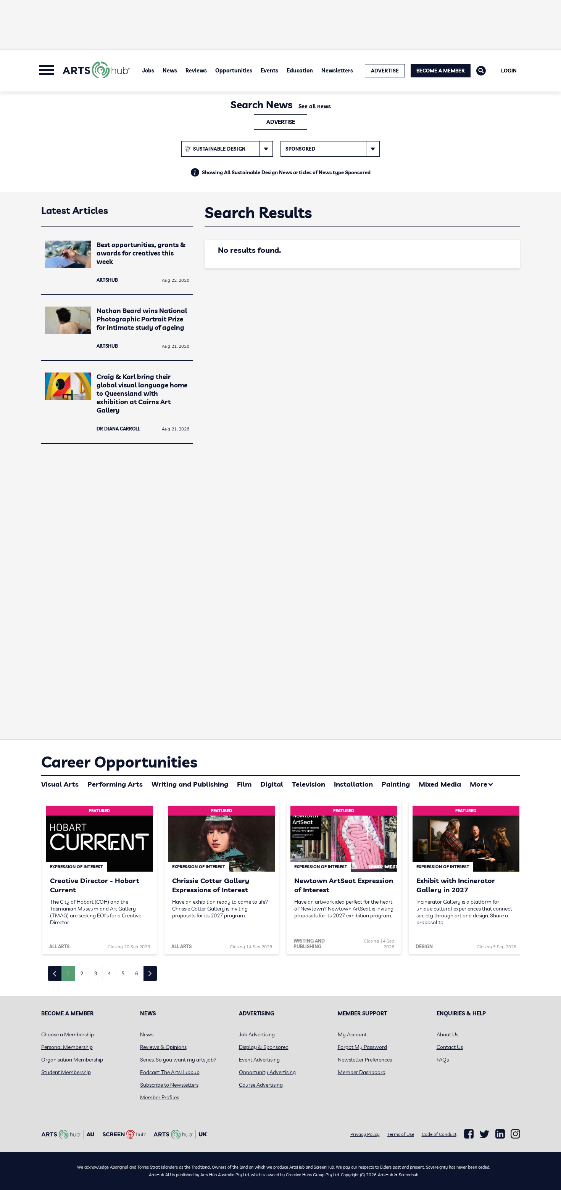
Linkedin (500, 1134)
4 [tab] (109, 973)
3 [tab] (95, 973)
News (170, 70)
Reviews (196, 70)
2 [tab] (81, 973)
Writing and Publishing (190, 784)
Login (509, 70)
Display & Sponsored (264, 1047)
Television (308, 784)
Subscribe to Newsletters (169, 1084)
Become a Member (440, 70)
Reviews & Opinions (163, 1047)
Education (300, 70)
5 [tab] (122, 973)
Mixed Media (440, 784)
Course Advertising (261, 1084)
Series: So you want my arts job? (178, 1059)
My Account (352, 1034)
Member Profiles (159, 1097)
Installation (353, 784)
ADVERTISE (385, 70)
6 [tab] (136, 973)
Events (269, 70)
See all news (314, 106)
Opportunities (233, 70)
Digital (271, 784)
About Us (447, 1034)
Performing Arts (115, 784)
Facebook (469, 1134)
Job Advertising (257, 1034)
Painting (396, 784)
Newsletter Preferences (365, 1059)
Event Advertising (259, 1059)
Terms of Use (400, 1134)
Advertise (280, 122)
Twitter (484, 1134)
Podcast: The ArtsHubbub (170, 1072)
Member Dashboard (361, 1072)
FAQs (443, 1059)
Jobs (148, 70)
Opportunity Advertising (267, 1072)
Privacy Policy (365, 1134)
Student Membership (66, 1072)
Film (244, 784)
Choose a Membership (67, 1034)
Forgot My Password (362, 1047)
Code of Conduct (439, 1134)
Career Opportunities (119, 761)
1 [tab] (67, 973)
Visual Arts (60, 784)
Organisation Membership (72, 1059)
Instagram (515, 1134)
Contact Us (450, 1047)
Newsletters (337, 70)
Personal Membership (67, 1047)
